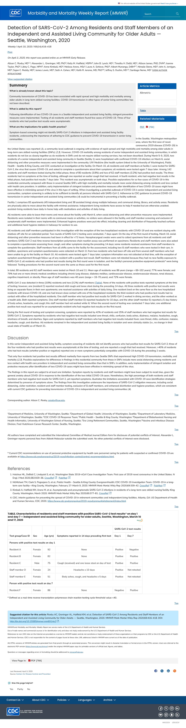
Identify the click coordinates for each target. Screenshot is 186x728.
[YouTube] (160, 715)
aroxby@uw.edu (56, 400)
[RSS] (177, 715)
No (28, 689)
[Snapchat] (172, 715)
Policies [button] (62, 700)
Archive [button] (108, 700)
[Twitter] (166, 708)
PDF (147, 127)
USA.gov (175, 722)
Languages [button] (85, 700)
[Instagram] (172, 708)
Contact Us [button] (14, 700)
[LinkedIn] (177, 708)
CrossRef (49, 477)
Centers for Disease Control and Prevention (33, 674)
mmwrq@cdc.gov (76, 652)
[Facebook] (160, 708)
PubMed (63, 477)
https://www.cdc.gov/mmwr (36, 646)
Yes (11, 689)
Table (98, 282)
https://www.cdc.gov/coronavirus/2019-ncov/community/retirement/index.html (87, 501)
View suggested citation (20, 79)
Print (10, 52)
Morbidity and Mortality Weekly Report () (78, 13)
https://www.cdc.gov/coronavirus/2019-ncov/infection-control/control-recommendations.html (67, 456)
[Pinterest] (166, 715)
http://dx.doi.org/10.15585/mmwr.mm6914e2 (33, 621)
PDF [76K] (36, 660)
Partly (20, 689)
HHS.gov (166, 722)
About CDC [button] (39, 700)
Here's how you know (169, 3)
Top (176, 331)
